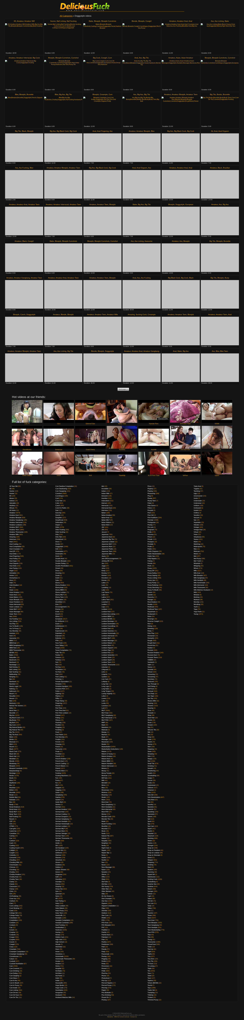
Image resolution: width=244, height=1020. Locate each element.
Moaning (105, 795)
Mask (103, 737)
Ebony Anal (59, 587)
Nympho (104, 872)
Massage (105, 739)
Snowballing (152, 775)
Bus (10, 802)
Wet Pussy (197, 558)
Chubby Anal (13, 877)
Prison (150, 537)
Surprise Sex (152, 884)
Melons (104, 768)
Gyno (57, 896)
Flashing (58, 722)
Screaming (151, 677)
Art (10, 587)
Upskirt (196, 510)
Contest (12, 925)
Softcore (150, 788)
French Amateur (60, 759)
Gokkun (58, 867)
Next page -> (123, 389)
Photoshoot (105, 978)
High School (59, 942)
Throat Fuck (152, 944)
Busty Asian (13, 809)
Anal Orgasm (223, 131)
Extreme (58, 638)
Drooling (58, 573)
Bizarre (11, 747)
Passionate (105, 954)
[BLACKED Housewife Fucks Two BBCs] (181, 294)
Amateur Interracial (24, 58)
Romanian (151, 636)
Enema (57, 609)
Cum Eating (13, 973)
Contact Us (133, 1016)
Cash (11, 843)
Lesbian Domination (109, 624)
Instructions (105, 501)
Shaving (150, 708)
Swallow (150, 886)
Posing (150, 525)
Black (24, 131)
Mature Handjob (107, 763)
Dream (57, 568)
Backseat (12, 662)
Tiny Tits (150, 961)
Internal (104, 503)
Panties (104, 942)
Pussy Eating (152, 573)
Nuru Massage (107, 867)
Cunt (57, 498)
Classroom (13, 886)
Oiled (103, 879)
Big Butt (12, 722)
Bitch (11, 744)
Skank (150, 742)
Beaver (11, 698)
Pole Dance (152, 505)
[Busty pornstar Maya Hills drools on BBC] (63, 147)
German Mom (60, 831)
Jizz (103, 563)
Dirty (57, 534)
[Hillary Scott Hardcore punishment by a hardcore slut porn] (102, 367)
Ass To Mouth (14, 626)
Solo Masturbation (154, 797)
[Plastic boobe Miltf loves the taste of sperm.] (102, 147)
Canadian (12, 833)
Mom (103, 800)
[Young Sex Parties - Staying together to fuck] (24, 294)
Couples (12, 939)
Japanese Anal (107, 537)
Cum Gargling (14, 976)
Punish (150, 563)
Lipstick (104, 677)
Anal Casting (13, 544)
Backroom (12, 660)
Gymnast (58, 894)
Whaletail (197, 563)
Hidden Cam (59, 937)
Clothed (12, 901)
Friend (57, 768)
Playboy (150, 489)
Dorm (57, 556)
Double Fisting (60, 563)
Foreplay (58, 744)
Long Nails (105, 689)
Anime (11, 575)
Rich (149, 624)
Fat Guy (58, 667)
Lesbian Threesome (108, 665)
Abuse (11, 498)
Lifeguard (105, 669)
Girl (56, 845)
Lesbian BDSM (107, 619)
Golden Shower (60, 870)
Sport (149, 821)
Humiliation (59, 990)
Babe (91, 21)
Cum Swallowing (61, 489)
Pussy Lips (151, 580)
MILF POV (105, 720)
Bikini (11, 737)
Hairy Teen (59, 913)
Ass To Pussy (14, 628)
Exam (57, 624)
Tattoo (150, 908)
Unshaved (197, 508)
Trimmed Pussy (153, 1000)
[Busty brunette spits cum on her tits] (220, 111)
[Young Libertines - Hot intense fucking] (220, 74)
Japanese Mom (107, 546)
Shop (149, 715)
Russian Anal (152, 655)
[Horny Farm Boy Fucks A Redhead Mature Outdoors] (181, 221)
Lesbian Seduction (108, 655)
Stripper (150, 860)
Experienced (59, 631)
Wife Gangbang (199, 578)
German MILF (60, 829)
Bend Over (13, 710)
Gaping (57, 797)
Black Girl (12, 754)
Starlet (150, 831)
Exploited (58, 633)
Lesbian (104, 609)
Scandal (150, 669)
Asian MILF (13, 609)
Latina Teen (106, 599)
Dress (57, 571)
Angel (11, 571)
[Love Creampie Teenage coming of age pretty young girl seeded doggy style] (102, 111)
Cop (10, 927)
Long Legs (105, 686)
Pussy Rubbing (153, 585)
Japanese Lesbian (108, 542)
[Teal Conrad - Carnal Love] (63, 257)
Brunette (30, 94)
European (189, 204)
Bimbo (11, 739)
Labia (103, 583)
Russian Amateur (153, 653)
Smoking (151, 766)
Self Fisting (151, 686)
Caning (11, 836)
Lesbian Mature (107, 643)
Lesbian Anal (106, 612)
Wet (195, 556)
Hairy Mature (59, 908)
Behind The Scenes (16, 706)
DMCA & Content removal (121, 1016)
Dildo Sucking (60, 532)
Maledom (105, 727)
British (11, 790)
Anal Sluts (12, 566)
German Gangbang (62, 819)
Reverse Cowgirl (153, 621)
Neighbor (105, 843)
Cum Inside (13, 988)
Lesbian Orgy (106, 650)
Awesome (148, 241)
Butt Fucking (13, 816)
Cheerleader (13, 865)
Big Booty (12, 720)
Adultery (12, 505)
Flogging (58, 727)
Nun (103, 862)
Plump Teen (152, 501)
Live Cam (105, 679)
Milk (103, 780)
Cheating (12, 860)
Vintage (196, 527)
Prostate (150, 544)
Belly (11, 708)
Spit (149, 819)
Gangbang (59, 795)
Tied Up (150, 949)
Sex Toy (150, 698)
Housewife (59, 983)
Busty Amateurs (14, 807)
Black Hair (13, 756)
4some (11, 493)
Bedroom (12, 703)
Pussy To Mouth (153, 590)
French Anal (59, 761)
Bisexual (12, 742)
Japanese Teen (107, 551)
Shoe (149, 710)
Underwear (197, 503)
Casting (12, 845)
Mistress (104, 792)
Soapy (150, 778)
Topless (150, 980)
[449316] (142, 294)
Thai (149, 935)
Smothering (152, 771)
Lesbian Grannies (108, 631)
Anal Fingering (103, 131)
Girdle (57, 843)
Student (150, 870)
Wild (195, 592)
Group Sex (59, 889)
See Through (152, 684)
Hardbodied (59, 927)
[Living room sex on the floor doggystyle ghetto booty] (220, 221)
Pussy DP (151, 571)
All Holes (12, 510)
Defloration (59, 522)
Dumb (57, 575)
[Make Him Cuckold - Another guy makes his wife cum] (102, 331)
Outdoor (104, 913)
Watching (197, 544)
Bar (10, 679)
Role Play (151, 633)
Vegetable (197, 522)
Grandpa (58, 882)
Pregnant (151, 530)
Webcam (197, 551)
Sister (149, 739)
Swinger (150, 891)
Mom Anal (105, 802)
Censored (12, 857)
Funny (57, 780)
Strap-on (151, 848)
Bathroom (12, 691)
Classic (11, 884)
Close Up (12, 898)
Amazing (131, 314)
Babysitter (12, 657)
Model (104, 797)
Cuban (11, 959)
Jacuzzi (104, 532)
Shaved (150, 706)
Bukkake (12, 800)
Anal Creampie (14, 549)
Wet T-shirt (197, 561)
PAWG (104, 918)
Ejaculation (59, 599)
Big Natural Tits (14, 730)
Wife (195, 571)
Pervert (104, 968)
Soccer (150, 780)
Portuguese (152, 522)
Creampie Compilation (17, 951)
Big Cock (36, 58)
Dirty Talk (58, 537)
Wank (196, 542)
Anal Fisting (13, 558)
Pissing (104, 1000)
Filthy (57, 698)
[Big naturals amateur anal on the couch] (181, 184)
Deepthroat (59, 520)
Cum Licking (13, 990)
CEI (10, 824)
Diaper (57, 525)
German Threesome (62, 838)
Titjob (149, 968)
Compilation (13, 920)
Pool (149, 513)
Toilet (149, 976)
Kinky (103, 571)
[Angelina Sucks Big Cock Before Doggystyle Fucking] (142, 147)
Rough (150, 640)
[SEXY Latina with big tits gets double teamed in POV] (142, 367)
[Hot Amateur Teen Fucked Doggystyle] (181, 331)
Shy (149, 727)
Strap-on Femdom (154, 850)
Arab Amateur (14, 585)
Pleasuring (151, 493)
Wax (195, 549)
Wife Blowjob (198, 575)
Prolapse (151, 542)
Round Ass (151, 645)
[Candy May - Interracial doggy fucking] (24, 74)
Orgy (103, 908)
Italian (104, 513)
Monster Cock (106, 816)
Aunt (11, 636)
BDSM (11, 653)
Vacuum (196, 518)
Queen (150, 592)
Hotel (57, 978)
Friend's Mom (60, 771)
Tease (150, 915)
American (12, 539)
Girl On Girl (59, 850)
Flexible (58, 725)
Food (57, 732)
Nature (104, 838)
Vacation (197, 515)
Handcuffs (58, 915)
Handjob (58, 918)
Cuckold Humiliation (16, 964)
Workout (196, 599)
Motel (103, 821)
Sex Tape (151, 696)
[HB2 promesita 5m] (63, 74)
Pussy (150, 568)
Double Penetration (62, 566)
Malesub (105, 730)
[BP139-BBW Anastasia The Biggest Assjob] (24, 184)
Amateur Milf (29, 21)
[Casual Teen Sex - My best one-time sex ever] (102, 221)
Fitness (57, 720)
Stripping (151, 862)
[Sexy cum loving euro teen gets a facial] (63, 184)
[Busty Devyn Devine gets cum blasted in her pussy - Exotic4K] (220, 294)
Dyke (57, 580)
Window (196, 595)
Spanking (151, 812)
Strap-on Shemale (154, 855)
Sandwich (151, 662)
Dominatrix (59, 554)
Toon (149, 978)
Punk (149, 566)
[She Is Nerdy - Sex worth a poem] (102, 294)
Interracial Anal (107, 508)
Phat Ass (105, 973)
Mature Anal (106, 759)
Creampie (104, 94)
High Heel (58, 939)
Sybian (150, 894)
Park (103, 947)
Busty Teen (13, 814)
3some (53, 21)
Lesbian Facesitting (108, 626)
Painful (104, 932)
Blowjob (97, 21)
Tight (149, 951)
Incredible (105, 489)
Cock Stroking (14, 908)
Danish (57, 515)
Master (104, 744)
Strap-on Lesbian (153, 853)
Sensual (150, 691)
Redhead (151, 607)
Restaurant (151, 614)
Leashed (105, 602)
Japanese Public (107, 549)
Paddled (104, 930)
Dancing (58, 513)
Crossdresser (14, 956)
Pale (103, 939)
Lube (103, 701)
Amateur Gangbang (22, 278)
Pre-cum (150, 527)
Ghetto (57, 841)
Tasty (149, 906)
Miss (103, 788)
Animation (12, 573)
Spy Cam (151, 826)
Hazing (57, 932)
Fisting (57, 718)
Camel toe (13, 831)
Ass (212, 21)
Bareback (12, 681)
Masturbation (106, 747)
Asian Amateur (187, 58)
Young (196, 614)
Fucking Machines (61, 775)
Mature (104, 751)
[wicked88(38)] (220, 37)
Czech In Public (60, 508)
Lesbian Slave (106, 657)
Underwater (198, 501)
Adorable (12, 503)
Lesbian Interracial (108, 636)
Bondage (12, 773)
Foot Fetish (59, 734)
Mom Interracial (107, 809)
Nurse (104, 865)
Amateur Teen (191, 94)
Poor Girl (151, 515)
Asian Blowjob (14, 599)
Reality (150, 604)
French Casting (60, 763)
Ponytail (150, 510)
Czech (22, 314)
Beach (11, 694)
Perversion (105, 966)
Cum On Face (14, 995)
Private (150, 539)
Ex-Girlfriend (59, 621)
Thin (149, 937)
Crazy (11, 947)
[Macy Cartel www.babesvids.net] (142, 257)
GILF (57, 785)
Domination (59, 551)
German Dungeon (61, 816)
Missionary (105, 790)
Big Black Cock (63, 131)
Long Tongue (106, 691)
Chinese (12, 867)
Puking (150, 561)
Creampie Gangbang (16, 954)
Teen (149, 918)
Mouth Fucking (107, 824)
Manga (104, 732)
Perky (103, 964)
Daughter (58, 518)
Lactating (105, 587)
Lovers (104, 698)
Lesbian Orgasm (107, 648)
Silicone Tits (152, 730)
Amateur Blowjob (178, 94)
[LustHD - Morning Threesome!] (102, 74)
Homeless (58, 954)
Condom (12, 923)
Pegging (104, 959)
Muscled (104, 829)
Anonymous (13, 578)
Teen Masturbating (154, 930)
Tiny (149, 956)
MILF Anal (105, 713)
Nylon (104, 870)
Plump (150, 498)
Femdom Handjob (61, 686)
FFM (56, 640)
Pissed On (105, 997)
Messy (104, 771)
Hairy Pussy (59, 911)
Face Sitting (59, 645)
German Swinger (61, 833)
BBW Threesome (15, 650)
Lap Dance (105, 592)
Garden (58, 800)
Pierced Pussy (106, 985)
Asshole (12, 633)
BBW (11, 640)
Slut (149, 761)
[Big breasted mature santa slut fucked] (220, 257)
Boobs (219, 94)
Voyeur (196, 539)
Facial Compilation (61, 650)
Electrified (58, 602)
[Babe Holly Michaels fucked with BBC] (181, 367)
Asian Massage (14, 612)
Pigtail (104, 990)
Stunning (151, 872)
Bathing (12, 689)
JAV (103, 527)
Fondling (58, 730)
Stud (149, 867)
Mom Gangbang (107, 804)
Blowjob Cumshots (108, 21)
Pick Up (104, 980)
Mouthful (105, 826)
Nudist (104, 860)
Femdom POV (60, 689)
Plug (149, 496)
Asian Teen (13, 614)
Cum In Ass (13, 980)
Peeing (104, 956)
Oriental (104, 911)
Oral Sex (105, 901)
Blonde (134, 21)
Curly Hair (58, 501)
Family (57, 655)
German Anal (59, 812)
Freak (57, 751)
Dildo (57, 527)
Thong (150, 939)
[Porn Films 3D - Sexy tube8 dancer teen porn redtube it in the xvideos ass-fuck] (220, 147)
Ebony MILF (59, 595)
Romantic (151, 638)
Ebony (57, 583)
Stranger (151, 845)
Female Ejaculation (62, 681)
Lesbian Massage (108, 640)
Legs (103, 607)
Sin (149, 734)
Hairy (57, 903)
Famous (58, 657)
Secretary (151, 679)
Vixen (196, 534)
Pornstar (150, 520)
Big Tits (146, 58)
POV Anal (105, 923)
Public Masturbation (154, 554)
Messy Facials (106, 773)
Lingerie (104, 674)
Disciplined (59, 539)
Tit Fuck (150, 964)
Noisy (103, 855)
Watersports (198, 546)
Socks (150, 783)
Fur (56, 783)
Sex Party (151, 694)
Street (150, 857)
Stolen (150, 841)
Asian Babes (13, 597)
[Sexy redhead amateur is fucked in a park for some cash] (24, 367)
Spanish (150, 809)
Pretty (149, 532)
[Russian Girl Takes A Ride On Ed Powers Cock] (63, 331)
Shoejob (150, 713)
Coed (11, 911)
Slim (149, 756)
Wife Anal (197, 573)
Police (150, 508)
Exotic (57, 628)
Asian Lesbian (14, 607)
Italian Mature (106, 522)
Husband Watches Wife (63, 997)
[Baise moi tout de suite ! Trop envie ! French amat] (24, 111)
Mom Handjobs (107, 807)
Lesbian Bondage (108, 621)
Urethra (196, 513)
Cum (110, 58)
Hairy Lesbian (60, 906)
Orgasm (104, 903)
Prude (150, 546)
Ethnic (57, 616)
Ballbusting (13, 674)
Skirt (149, 747)
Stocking (151, 838)
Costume (12, 935)
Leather (104, 604)
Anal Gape (13, 561)
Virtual (196, 532)
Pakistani (105, 937)
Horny (57, 966)
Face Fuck (59, 643)
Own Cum (105, 915)
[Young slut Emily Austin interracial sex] (181, 147)
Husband (58, 995)
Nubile (104, 857)
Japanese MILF (107, 544)
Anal (190, 21)
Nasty (103, 833)
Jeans (104, 556)
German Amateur (61, 809)
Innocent (105, 496)
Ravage (150, 599)
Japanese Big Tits (108, 539)
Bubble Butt (13, 797)
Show (149, 722)
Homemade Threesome (63, 959)
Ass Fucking (24, 168)
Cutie (57, 503)
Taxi (149, 911)
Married (104, 734)
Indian (104, 491)
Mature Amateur (107, 756)
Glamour (58, 855)
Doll (56, 549)
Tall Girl (150, 901)
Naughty (104, 841)
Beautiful (12, 696)
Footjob (58, 739)
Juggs (104, 566)
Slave (149, 751)
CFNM (11, 826)
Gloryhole (58, 860)
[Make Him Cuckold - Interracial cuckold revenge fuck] (63, 221)
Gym (57, 891)
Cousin (11, 942)
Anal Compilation (15, 546)
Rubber (150, 648)
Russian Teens (153, 657)
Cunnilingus (59, 496)
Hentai (57, 935)
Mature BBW (106, 761)
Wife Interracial (199, 585)
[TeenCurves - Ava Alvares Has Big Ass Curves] (142, 111)
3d (212, 131)
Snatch (150, 773)
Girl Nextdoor (60, 848)
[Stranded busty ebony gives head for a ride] (24, 147)
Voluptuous (197, 537)
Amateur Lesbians (15, 525)
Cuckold (12, 961)
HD (56, 898)
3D (10, 489)
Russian (150, 650)
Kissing (104, 573)
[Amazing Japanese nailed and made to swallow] (142, 331)
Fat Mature (59, 669)
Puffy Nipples (152, 558)
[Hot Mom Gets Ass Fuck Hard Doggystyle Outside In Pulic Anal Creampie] (181, 37)
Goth (57, 877)
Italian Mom (106, 525)
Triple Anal (197, 486)
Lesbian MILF (106, 638)
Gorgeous (58, 874)
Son (149, 802)
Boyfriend (12, 783)
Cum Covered (14, 968)
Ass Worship (13, 631)
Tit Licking (151, 966)
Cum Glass (13, 978)
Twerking (197, 491)
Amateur (20, 21)
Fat (56, 665)
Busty (227, 278)
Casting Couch (14, 848)
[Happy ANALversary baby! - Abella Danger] (142, 184)
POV (103, 920)
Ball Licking (61, 21)
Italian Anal (105, 518)
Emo (57, 604)
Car (10, 838)
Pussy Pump (152, 583)
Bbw (16, 94)
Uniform (196, 505)
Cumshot (75, 58)
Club (11, 903)
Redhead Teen (153, 609)
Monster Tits (106, 819)
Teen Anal (151, 920)
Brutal (11, 795)
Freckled (58, 754)
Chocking (12, 870)
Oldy (103, 894)
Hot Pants (58, 976)
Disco (57, 542)
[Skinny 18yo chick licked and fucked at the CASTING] (24, 221)
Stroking (150, 865)
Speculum (151, 814)
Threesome (151, 942)
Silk (149, 732)
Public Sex (151, 556)
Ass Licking (219, 21)
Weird (196, 554)
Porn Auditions (153, 518)
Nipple (104, 850)
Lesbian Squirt (107, 660)
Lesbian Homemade (109, 633)
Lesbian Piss (106, 653)
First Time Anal (60, 710)
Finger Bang (59, 701)
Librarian (105, 667)
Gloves (57, 862)
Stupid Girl (151, 874)
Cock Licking (13, 906)
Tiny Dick (151, 959)
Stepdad (150, 833)
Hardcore (58, 930)
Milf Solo (105, 778)
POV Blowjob (106, 925)
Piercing (104, 988)
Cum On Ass (13, 992)
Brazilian (226, 168)
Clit (10, 894)
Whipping (197, 566)
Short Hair (151, 718)
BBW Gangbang (15, 645)
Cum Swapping (60, 491)
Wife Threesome (199, 587)
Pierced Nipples (107, 983)
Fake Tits (58, 653)
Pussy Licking (152, 578)
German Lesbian (61, 826)
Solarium (151, 790)
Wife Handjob (198, 580)
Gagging (58, 790)
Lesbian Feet (106, 628)
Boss (11, 780)
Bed (10, 701)
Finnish (57, 706)
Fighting (58, 694)
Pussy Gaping (152, 575)
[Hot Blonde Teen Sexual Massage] (220, 331)
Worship (196, 602)
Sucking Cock (141, 314)
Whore (196, 568)
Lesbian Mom (106, 645)
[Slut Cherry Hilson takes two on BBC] (102, 184)
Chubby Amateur (15, 874)
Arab (11, 583)
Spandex (151, 807)
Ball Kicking (13, 667)
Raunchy (151, 597)
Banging (12, 677)
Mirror (104, 785)
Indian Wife (105, 493)
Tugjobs (196, 489)
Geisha (57, 804)
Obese (104, 874)
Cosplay (12, 932)
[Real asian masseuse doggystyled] (181, 74)
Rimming (151, 628)
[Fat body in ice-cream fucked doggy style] (63, 111)
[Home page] (85, 5)
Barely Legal (13, 686)
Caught (11, 853)
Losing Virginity (107, 694)
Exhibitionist (59, 626)
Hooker (57, 961)
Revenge (151, 619)
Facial (57, 648)
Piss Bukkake (106, 992)
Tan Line (151, 903)
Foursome (58, 749)
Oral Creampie (107, 898)
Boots (11, 778)
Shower (150, 725)
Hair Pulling (59, 901)
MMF (103, 722)
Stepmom (151, 836)
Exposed (58, 636)
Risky (149, 631)
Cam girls (12, 829)
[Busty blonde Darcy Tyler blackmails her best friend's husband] (142, 221)
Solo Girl (151, 795)
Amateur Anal (182, 21)
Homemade (59, 956)
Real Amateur (152, 602)
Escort (57, 614)
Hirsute (57, 944)
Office (103, 877)
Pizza (149, 486)
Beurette (12, 713)
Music (104, 831)
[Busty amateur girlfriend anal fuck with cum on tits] (63, 294)
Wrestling (197, 604)
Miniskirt (104, 783)
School (150, 672)
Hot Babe (58, 971)
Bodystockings (14, 771)
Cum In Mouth (14, 983)
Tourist (150, 985)
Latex (103, 595)
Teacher (150, 913)
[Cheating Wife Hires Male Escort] (24, 37)
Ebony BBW (59, 590)
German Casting (61, 814)
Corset (11, 930)
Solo (149, 792)
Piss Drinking (106, 995)
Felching (58, 679)
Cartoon (12, 841)
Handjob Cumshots (62, 923)
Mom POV (105, 812)
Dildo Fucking (60, 530)
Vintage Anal (198, 530)
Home (57, 951)
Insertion (105, 498)
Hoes (57, 949)
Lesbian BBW (106, 616)
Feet (56, 674)
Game (57, 792)
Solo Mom (151, 800)
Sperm (150, 816)
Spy (149, 824)
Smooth (150, 768)
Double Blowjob (60, 561)
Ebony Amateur (60, 585)
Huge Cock (59, 988)
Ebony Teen (59, 597)
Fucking (58, 773)
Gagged (58, 788)
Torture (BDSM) (153, 983)
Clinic (11, 891)
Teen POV (151, 932)
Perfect (104, 961)
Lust (103, 708)
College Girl (13, 913)
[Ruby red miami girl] (220, 367)
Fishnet (57, 715)
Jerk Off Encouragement (110, 558)
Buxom (11, 819)
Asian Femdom (14, 602)
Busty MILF (13, 812)
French (57, 756)
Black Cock (13, 751)
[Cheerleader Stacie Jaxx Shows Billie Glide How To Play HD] (63, 367)
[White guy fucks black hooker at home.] (24, 257)
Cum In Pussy (14, 985)
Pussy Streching (153, 587)
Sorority (150, 804)
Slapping (151, 749)
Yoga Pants (198, 612)
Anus (11, 580)
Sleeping (151, 754)
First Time (58, 708)
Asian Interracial (15, 604)
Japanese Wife (107, 554)
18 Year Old (13, 486)
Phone (104, 976)
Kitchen (104, 575)
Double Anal (59, 558)
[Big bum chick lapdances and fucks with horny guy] (181, 257)
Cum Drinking (14, 971)
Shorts (150, 720)
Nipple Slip (105, 853)
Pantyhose (105, 944)
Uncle (196, 498)
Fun (56, 778)
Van (195, 520)
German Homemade (62, 824)
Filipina (57, 696)
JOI (103, 530)
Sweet (150, 889)
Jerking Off (105, 561)
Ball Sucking (72, 21)
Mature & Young (107, 754)
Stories (150, 843)
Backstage (13, 665)
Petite (103, 971)
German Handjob (61, 821)
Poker (150, 503)
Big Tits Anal (13, 734)
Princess (151, 534)
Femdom (58, 684)
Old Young (105, 886)
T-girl (149, 896)
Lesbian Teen (106, 662)
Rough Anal (152, 643)
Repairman (151, 612)
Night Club (105, 848)
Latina (104, 597)
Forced (57, 742)
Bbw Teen (224, 351)
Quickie (150, 595)
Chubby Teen (14, 879)
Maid (103, 725)
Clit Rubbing (13, 896)
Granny (57, 884)
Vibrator (196, 525)
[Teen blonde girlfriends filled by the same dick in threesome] (142, 37)
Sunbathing (152, 882)
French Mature (60, 766)
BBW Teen (13, 648)
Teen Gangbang (153, 925)
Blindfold (12, 759)
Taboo (150, 898)
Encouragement (60, 607)
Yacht (195, 607)
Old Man (104, 884)
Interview (105, 510)
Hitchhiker (58, 947)
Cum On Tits (13, 997)
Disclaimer (110, 1016)
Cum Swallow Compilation (64, 486)
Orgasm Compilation (109, 906)
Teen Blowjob (152, 923)
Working (196, 597)
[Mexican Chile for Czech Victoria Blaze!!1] (24, 331)
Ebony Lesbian (60, 592)
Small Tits (151, 763)
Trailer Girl (151, 990)
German (58, 807)
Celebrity (12, 855)
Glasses (58, 857)
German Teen (60, 836)
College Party (14, 915)
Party (103, 951)
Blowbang (12, 763)
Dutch (57, 578)
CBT (10, 821)
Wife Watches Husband (202, 590)
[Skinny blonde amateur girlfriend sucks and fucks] (181, 111)
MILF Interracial (107, 718)
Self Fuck (151, 689)
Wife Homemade (199, 583)
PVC (103, 927)
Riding (150, 626)
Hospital (58, 968)
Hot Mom (58, 973)
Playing (150, 491)
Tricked (150, 997)
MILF (103, 710)
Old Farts (105, 882)
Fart (56, 662)
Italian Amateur (107, 515)
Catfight (12, 850)
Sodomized (151, 785)
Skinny (150, 744)
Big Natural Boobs (15, 727)
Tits (149, 971)
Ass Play (12, 624)
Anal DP (12, 551)
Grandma (58, 879)
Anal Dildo (13, 554)
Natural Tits (105, 836)
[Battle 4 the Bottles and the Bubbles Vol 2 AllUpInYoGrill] (220, 184)
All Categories (66, 16)
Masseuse (105, 742)
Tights (150, 954)
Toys (149, 988)
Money (104, 814)
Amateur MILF (14, 527)
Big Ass (62, 94)
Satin (149, 665)
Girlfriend (58, 853)
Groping (58, 886)
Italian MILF (106, 520)
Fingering (58, 703)
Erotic (57, 612)
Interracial (105, 505)
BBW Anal (12, 643)
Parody (104, 949)
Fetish (57, 691)
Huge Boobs (59, 985)
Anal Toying (13, 568)
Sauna (150, 667)
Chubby (12, 872)
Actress (11, 501)
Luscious (105, 706)
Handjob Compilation (62, 920)
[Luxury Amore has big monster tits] (142, 74)
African (11, 508)
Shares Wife (152, 701)
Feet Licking (59, 677)
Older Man (105, 889)
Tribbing (150, 995)
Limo (103, 672)
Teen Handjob (152, 927)
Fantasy (58, 660)
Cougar (12, 937)
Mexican (104, 775)
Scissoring (151, 674)
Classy (11, 889)
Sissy (149, 737)
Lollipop (104, 681)
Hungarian (59, 992)
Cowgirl (148, 21)
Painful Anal (106, 935)
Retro (149, 616)
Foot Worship (60, 737)
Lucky (104, 703)
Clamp (11, 882)
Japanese (105, 534)
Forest (57, 747)
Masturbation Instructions (110, 749)
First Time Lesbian (61, 713)
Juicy (103, 568)
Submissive (152, 877)
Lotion (104, 696)
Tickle (150, 947)
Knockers (105, 578)
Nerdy (104, 845)
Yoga (195, 609)
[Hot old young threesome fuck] (63, 37)
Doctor (57, 544)
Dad (56, 510)
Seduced (151, 681)
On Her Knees (106, 896)
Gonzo (57, 872)
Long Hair (105, 684)
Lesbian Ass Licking (108, 614)
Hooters (58, 964)
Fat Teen (58, 672)
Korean (104, 580)
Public (150, 549)
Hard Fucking (60, 925)
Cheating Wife (14, 862)
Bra (10, 785)
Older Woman (106, 891)
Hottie (57, 980)
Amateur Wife (112, 314)
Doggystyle (180, 204)
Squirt (150, 829)
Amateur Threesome (16, 532)
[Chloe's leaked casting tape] (102, 37)
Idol (103, 486)
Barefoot (12, 684)
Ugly (195, 493)
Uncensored (198, 496)
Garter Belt (59, 802)
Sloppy (150, 759)
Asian (178, 58)
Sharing (150, 703)
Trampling (151, 992)
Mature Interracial (108, 766)
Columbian (13, 918)
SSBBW (150, 660)
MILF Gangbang (107, 715)
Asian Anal (13, 595)
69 (15, 21)
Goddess (58, 865)
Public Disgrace (153, 551)
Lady (103, 590)
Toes (149, 973)
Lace (103, 585)
